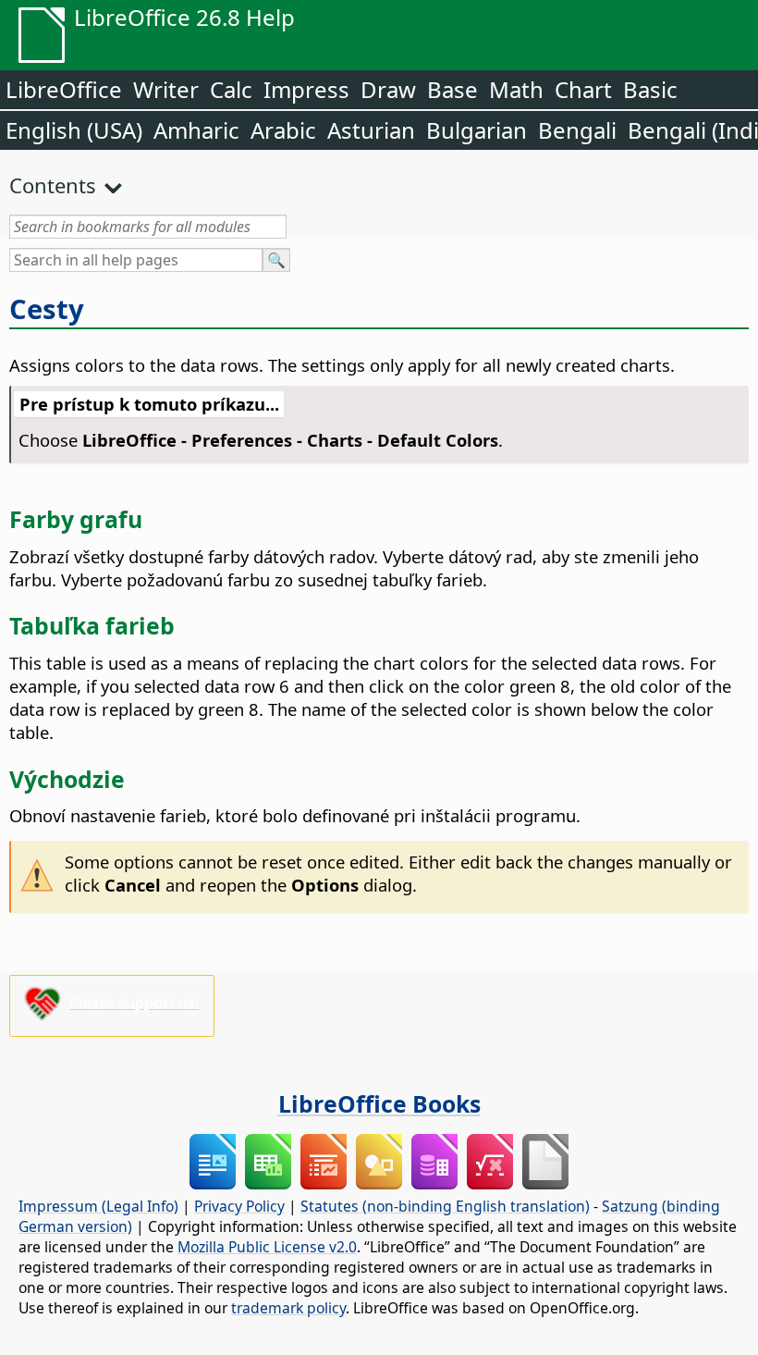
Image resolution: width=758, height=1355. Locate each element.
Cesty (46, 308)
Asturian (371, 130)
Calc (231, 89)
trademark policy (288, 1308)
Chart (583, 89)
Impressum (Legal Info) (98, 1206)
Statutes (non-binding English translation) (445, 1206)
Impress (306, 89)
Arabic (283, 130)
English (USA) (74, 130)
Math (516, 89)
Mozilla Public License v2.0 (267, 1247)
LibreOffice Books (379, 1103)
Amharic (196, 130)
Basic (650, 89)
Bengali (577, 130)
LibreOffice (64, 89)
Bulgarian (476, 130)
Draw (388, 89)
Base (452, 89)
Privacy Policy (239, 1206)
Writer (166, 89)
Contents (52, 185)
